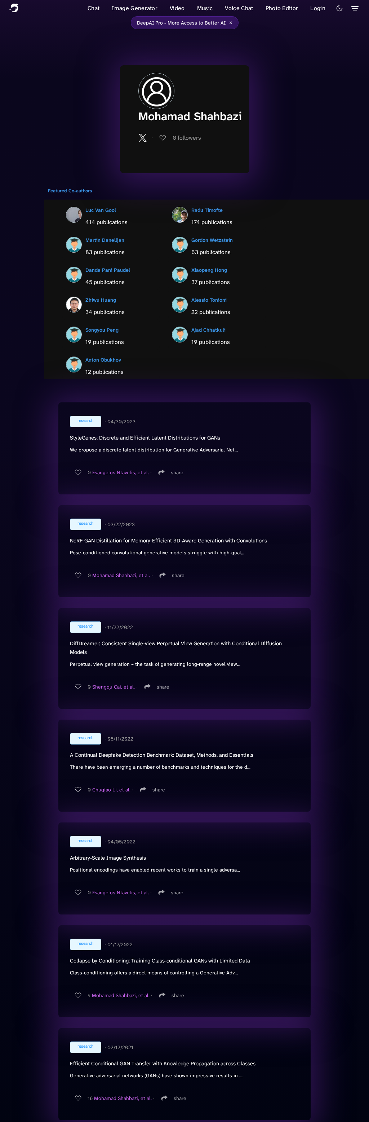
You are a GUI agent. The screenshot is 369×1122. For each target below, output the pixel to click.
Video (177, 8)
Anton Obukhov (103, 360)
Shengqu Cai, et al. (113, 687)
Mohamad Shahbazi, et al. (121, 575)
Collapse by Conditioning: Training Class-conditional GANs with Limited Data (160, 960)
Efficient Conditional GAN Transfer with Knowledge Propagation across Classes (162, 1063)
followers (187, 137)
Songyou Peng (102, 330)
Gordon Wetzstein (212, 240)
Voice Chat (239, 8)
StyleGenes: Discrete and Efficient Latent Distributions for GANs (145, 437)
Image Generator (134, 8)
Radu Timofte (207, 210)
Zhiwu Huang (100, 300)
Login (317, 8)
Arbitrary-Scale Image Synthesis (108, 857)
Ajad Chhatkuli (208, 330)
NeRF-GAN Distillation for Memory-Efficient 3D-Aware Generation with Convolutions (168, 540)
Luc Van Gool (100, 210)
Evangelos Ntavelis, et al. (120, 472)
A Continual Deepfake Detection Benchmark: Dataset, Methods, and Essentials (161, 755)
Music (205, 8)
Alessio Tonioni (209, 300)
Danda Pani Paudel (107, 270)
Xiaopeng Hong (209, 270)
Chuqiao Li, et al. (111, 789)
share (177, 472)
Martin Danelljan (104, 240)
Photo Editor (282, 8)
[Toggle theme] (339, 8)
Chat (93, 8)
